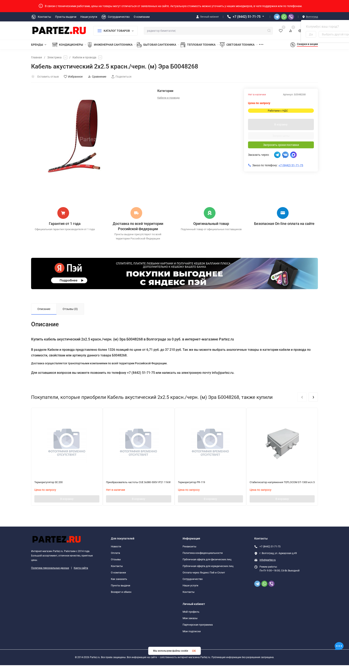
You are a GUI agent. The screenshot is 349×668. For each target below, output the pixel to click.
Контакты (117, 566)
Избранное (75, 76)
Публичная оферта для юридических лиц (208, 566)
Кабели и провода (84, 57)
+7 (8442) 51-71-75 (247, 17)
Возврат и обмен (121, 591)
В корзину (281, 124)
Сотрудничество (193, 579)
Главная (36, 57)
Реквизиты (189, 546)
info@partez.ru (268, 559)
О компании (118, 572)
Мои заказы (190, 618)
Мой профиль (191, 611)
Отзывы (116, 559)
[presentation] (302, 397)
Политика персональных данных (50, 568)
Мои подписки (192, 631)
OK (194, 650)
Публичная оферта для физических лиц (207, 559)
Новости (116, 546)
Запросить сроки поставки (281, 144)
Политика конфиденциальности (203, 552)
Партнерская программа (198, 624)
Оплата (115, 552)
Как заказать (119, 579)
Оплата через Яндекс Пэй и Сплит (204, 572)
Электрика (54, 57)
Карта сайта (81, 568)
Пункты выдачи (120, 585)
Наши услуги (190, 585)
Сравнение (99, 76)
